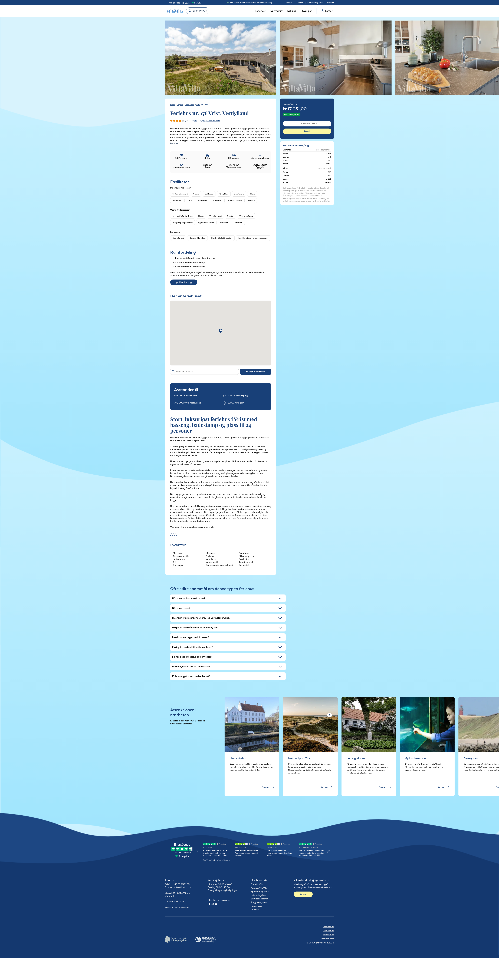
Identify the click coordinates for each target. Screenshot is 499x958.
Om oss (300, 2)
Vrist (198, 104)
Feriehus (260, 10)
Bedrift (289, 2)
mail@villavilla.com (182, 887)
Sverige (306, 10)
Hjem (172, 104)
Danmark (275, 10)
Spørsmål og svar (315, 2)
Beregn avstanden (255, 371)
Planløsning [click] (185, 282)
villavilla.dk (328, 926)
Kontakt (330, 2)
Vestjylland (189, 104)
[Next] (269, 57)
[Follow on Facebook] (209, 904)
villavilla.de (328, 930)
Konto (328, 10)
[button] (220, 331)
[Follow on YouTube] (216, 904)
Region (180, 104)
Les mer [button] (174, 143)
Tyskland (291, 10)
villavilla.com (327, 938)
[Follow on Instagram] (213, 904)
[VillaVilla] (173, 11)
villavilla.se (328, 934)
